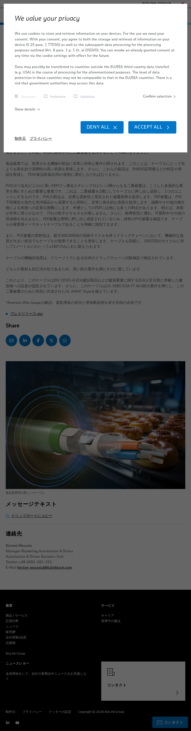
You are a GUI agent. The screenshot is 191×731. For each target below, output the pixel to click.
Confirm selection (157, 96)
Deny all (98, 127)
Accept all (148, 127)
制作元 (20, 138)
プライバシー (41, 138)
